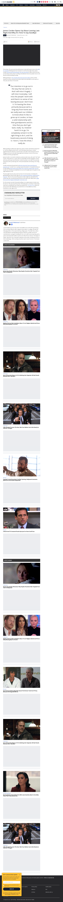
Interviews (32, 5)
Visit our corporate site (49, 877)
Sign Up (12, 889)
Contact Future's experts (22, 886)
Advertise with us (49, 892)
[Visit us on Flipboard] (45, 2)
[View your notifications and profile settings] (55, 2)
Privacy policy (34, 886)
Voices (26, 5)
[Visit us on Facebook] (37, 2)
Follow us (31, 41)
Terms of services (19, 201)
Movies (21, 5)
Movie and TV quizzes (47, 23)
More (44, 5)
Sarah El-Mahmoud (12, 35)
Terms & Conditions (8, 894)
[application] (21, 55)
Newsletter (38, 41)
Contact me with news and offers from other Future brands (11, 886)
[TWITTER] (10, 224)
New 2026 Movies (36, 23)
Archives (33, 892)
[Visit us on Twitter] (39, 2)
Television (5, 27)
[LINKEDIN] (12, 224)
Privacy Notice (7, 202)
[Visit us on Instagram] (41, 2)
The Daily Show (30, 185)
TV (17, 5)
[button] (59, 1)
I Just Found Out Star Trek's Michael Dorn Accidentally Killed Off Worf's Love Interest (51, 146)
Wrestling (38, 5)
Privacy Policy (13, 893)
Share (6, 41)
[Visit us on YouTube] (43, 2)
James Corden (7, 217)
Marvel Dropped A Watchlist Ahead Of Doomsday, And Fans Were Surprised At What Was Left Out (51, 152)
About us (33, 889)
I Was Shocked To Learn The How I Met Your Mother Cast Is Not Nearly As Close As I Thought (51, 160)
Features (12, 5)
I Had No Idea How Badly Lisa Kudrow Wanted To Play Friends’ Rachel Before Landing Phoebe (51, 139)
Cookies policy (48, 886)
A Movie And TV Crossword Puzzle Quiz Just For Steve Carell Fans (50, 167)
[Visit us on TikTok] (47, 2)
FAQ (46, 889)
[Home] (3, 5)
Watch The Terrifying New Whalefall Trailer (20, 23)
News (7, 5)
